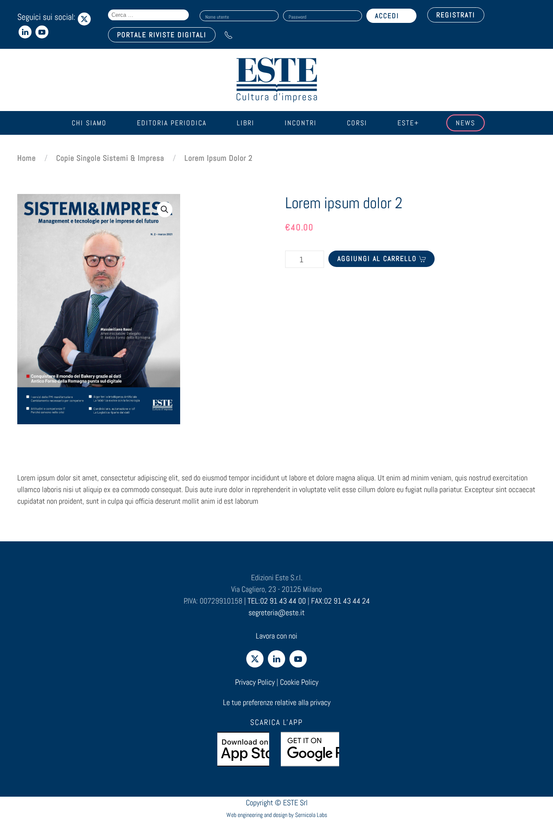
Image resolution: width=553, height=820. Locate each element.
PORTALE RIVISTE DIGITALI (162, 34)
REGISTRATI (455, 14)
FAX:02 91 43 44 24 (340, 601)
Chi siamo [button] (89, 122)
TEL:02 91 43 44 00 (277, 601)
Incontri (301, 122)
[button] (164, 209)
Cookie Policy (299, 682)
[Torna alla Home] (276, 80)
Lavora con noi (276, 636)
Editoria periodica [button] (172, 122)
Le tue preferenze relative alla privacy (277, 702)
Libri (245, 122)
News (465, 122)
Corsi (357, 122)
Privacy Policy (255, 682)
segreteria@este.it (276, 612)
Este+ (408, 122)
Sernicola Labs (311, 815)
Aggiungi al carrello (377, 258)
